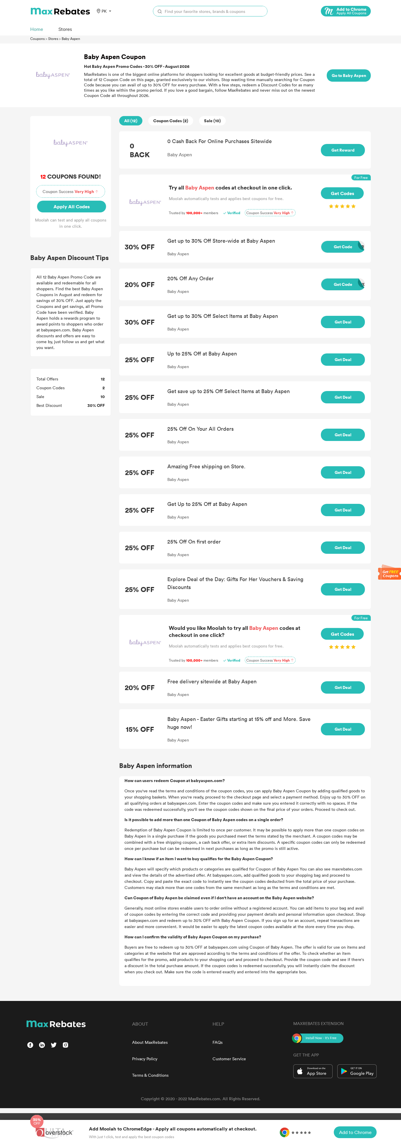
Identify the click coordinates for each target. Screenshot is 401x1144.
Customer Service (229, 1058)
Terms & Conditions (150, 1075)
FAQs (218, 1042)
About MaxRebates (150, 1042)
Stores (53, 38)
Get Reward (343, 150)
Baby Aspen (71, 38)
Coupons (37, 38)
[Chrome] (346, 11)
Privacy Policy (144, 1058)
